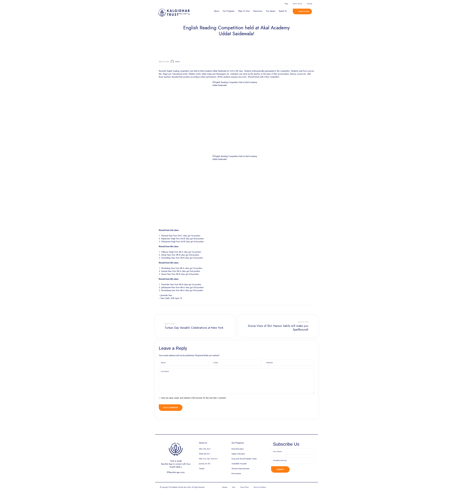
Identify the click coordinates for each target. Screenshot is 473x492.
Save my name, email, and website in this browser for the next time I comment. (193, 397)
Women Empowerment (240, 468)
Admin (177, 61)
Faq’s (233, 487)
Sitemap (224, 487)
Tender (201, 468)
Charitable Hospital (239, 463)
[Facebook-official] (241, 3)
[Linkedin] (265, 3)
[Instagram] (251, 3)
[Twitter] (246, 3)
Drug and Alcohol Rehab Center (244, 458)
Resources (257, 11)
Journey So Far (204, 463)
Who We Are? (205, 448)
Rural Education (238, 448)
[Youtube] (255, 3)
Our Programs (228, 11)
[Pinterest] (260, 3)
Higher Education (238, 453)
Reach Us (283, 11)
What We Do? (204, 453)
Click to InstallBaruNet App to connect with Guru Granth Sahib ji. (175, 464)
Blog (286, 3)
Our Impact (270, 11)
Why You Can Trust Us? (208, 458)
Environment (236, 473)
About (216, 11)
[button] (302, 11)
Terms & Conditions (259, 487)
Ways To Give (244, 11)
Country (309, 3)
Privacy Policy (244, 487)
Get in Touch (297, 3)
